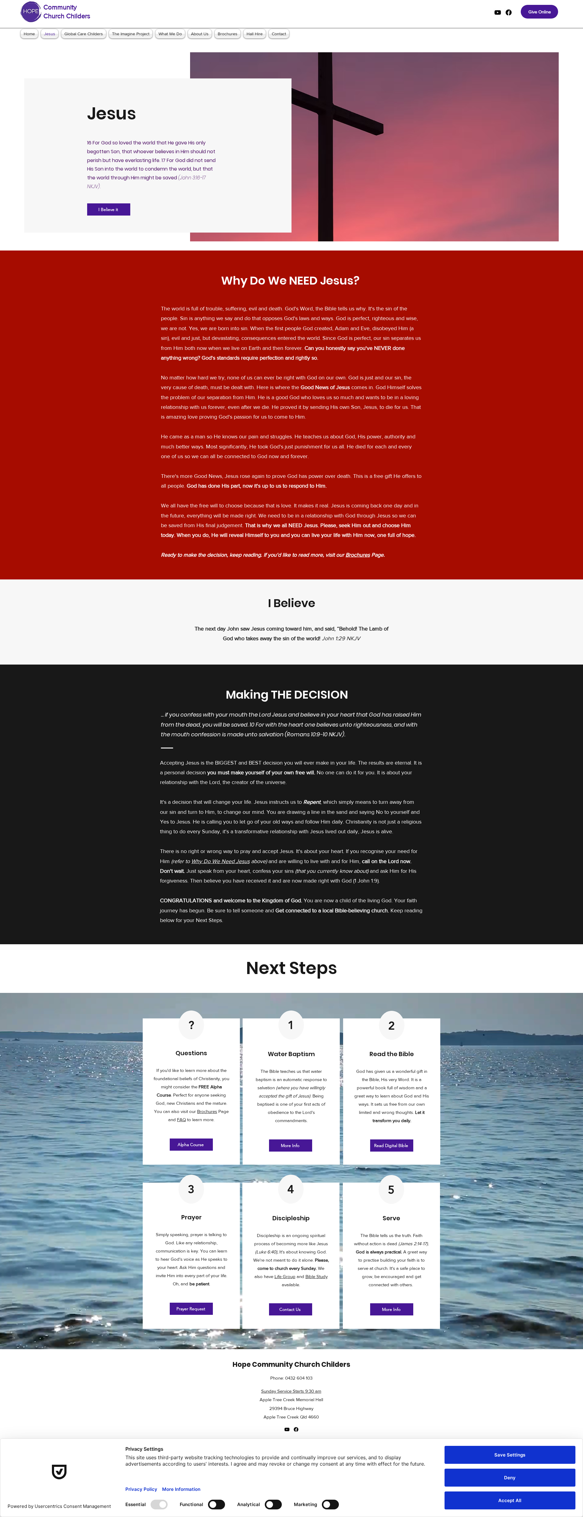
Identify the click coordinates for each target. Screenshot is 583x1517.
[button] (191, 1145)
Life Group (284, 1276)
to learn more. (200, 1119)
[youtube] (498, 12)
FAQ (181, 1119)
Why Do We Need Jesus (220, 861)
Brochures (358, 555)
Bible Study (316, 1276)
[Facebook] (509, 12)
